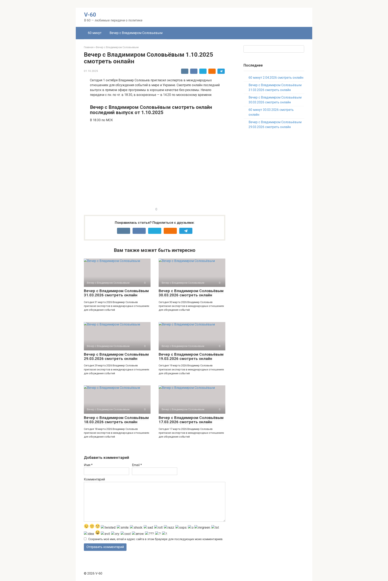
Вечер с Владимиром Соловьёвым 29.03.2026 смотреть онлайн (116, 356)
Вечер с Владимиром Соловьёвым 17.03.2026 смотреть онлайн (191, 419)
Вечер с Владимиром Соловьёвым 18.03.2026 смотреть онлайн (116, 419)
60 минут (94, 33)
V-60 (90, 14)
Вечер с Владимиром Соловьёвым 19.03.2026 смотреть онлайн (191, 356)
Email (137, 465)
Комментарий (94, 479)
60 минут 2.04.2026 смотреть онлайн (276, 78)
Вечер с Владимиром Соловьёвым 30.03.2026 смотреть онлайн (191, 292)
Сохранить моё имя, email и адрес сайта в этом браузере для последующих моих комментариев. (155, 539)
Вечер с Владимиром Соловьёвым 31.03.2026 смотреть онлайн (116, 292)
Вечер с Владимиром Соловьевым (136, 33)
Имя (88, 465)
